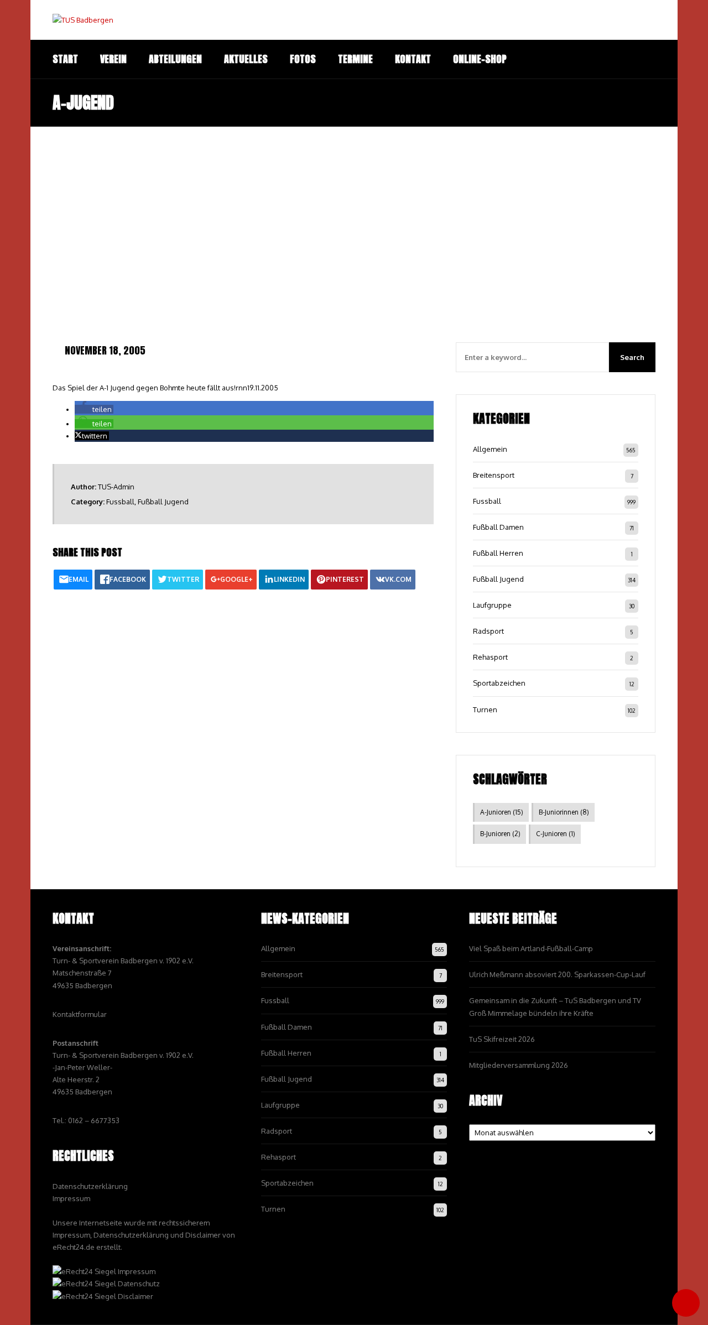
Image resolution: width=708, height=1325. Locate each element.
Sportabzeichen (499, 683)
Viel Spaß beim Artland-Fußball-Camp (531, 948)
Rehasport (490, 657)
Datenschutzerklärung (90, 1186)
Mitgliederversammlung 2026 (518, 1065)
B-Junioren (500, 834)
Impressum (71, 1198)
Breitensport (493, 475)
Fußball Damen (498, 527)
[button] (94, 409)
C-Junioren (555, 834)
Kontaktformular (80, 1014)
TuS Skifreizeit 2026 (502, 1039)
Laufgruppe (492, 605)
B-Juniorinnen (564, 812)
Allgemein (490, 449)
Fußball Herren (498, 553)
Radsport (488, 631)
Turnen (485, 709)
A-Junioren (501, 812)
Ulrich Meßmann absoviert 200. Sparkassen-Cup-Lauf (557, 974)
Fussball (120, 501)
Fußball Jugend (163, 501)
